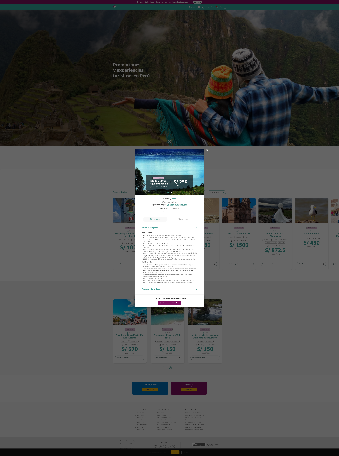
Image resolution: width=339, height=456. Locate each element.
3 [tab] (171, 192)
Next (200, 167)
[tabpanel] (169, 172)
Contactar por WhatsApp (171, 303)
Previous (139, 167)
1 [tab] (168, 192)
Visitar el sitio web (170, 208)
